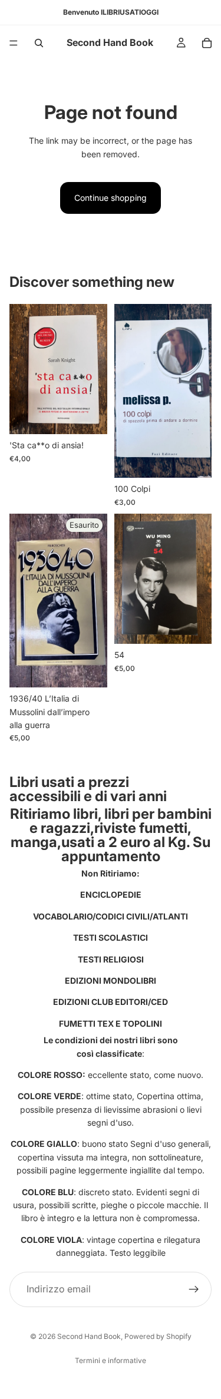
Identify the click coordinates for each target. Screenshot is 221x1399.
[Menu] (13, 43)
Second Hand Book (89, 1336)
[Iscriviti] (194, 1288)
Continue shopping (110, 198)
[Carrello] (207, 43)
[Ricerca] (39, 43)
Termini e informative (110, 1360)
